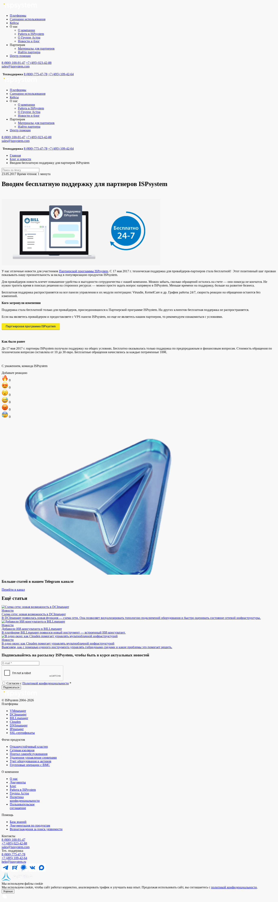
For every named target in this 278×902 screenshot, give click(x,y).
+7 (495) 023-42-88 (38, 62)
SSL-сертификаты (22, 732)
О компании (26, 30)
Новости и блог (29, 41)
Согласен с (38, 683)
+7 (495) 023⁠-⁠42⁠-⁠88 (14, 843)
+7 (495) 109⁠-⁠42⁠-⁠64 (14, 858)
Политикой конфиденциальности (45, 683)
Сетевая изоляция (22, 750)
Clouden (15, 721)
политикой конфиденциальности (234, 887)
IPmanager (17, 729)
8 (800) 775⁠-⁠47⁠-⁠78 (13, 854)
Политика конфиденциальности (25, 798)
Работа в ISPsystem (31, 34)
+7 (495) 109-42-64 (61, 74)
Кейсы (14, 23)
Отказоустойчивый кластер (29, 746)
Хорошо (8, 891)
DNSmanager (18, 725)
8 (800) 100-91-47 (13, 62)
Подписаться (11, 687)
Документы (18, 782)
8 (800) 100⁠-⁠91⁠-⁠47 (13, 839)
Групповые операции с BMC (30, 765)
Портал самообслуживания (28, 754)
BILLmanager (19, 718)
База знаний (18, 822)
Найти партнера (29, 52)
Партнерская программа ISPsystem (31, 326)
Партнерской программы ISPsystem (83, 271)
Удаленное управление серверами (33, 757)
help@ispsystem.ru (14, 861)
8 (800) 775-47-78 (35, 74)
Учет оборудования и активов (30, 761)
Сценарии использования (27, 19)
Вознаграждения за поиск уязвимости (36, 829)
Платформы (18, 15)
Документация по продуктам (30, 825)
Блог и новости (20, 159)
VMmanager (18, 710)
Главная (15, 155)
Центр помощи (20, 56)
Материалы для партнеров (36, 48)
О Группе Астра (29, 37)
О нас (14, 778)
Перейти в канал (13, 589)
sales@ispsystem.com (16, 66)
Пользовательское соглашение (22, 806)
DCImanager (18, 714)
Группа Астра (19, 793)
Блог (13, 786)
